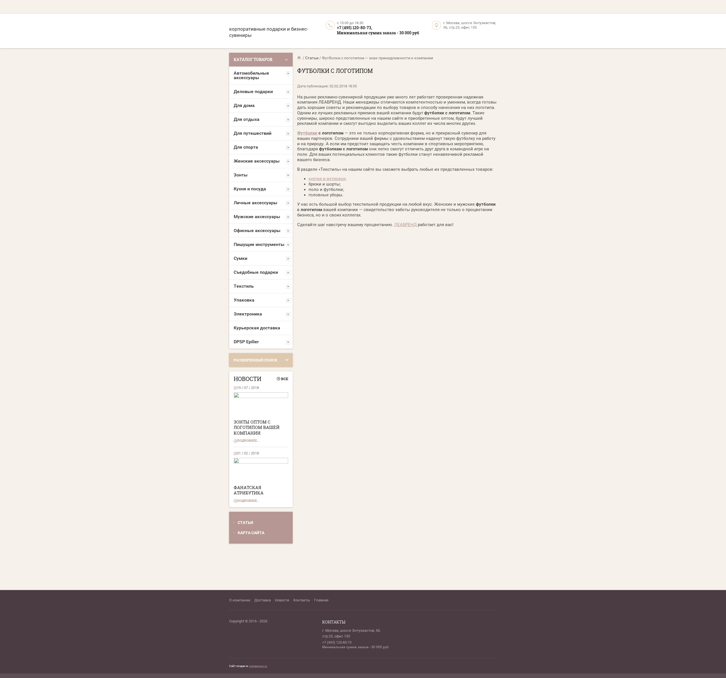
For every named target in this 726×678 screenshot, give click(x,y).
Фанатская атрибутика (248, 490)
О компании (239, 600)
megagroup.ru (258, 666)
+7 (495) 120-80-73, (354, 27)
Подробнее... (248, 440)
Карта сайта (251, 532)
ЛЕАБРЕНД (405, 224)
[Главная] (299, 58)
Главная (321, 600)
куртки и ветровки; (328, 178)
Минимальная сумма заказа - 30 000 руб (378, 32)
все (284, 378)
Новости (282, 600)
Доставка (262, 600)
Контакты (301, 600)
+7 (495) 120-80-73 (337, 643)
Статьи (245, 522)
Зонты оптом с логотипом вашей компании (257, 427)
